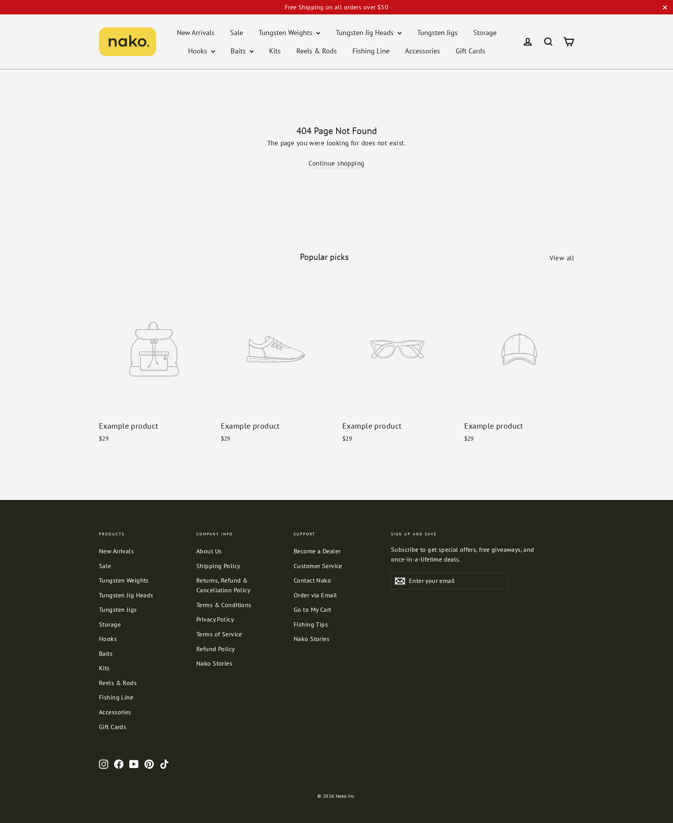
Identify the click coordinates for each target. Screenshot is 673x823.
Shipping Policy (218, 566)
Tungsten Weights (286, 32)
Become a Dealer (317, 551)
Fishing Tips (311, 624)
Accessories (422, 50)
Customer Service (318, 566)
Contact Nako (312, 580)
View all (562, 258)
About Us (209, 551)
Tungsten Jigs (437, 32)
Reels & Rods (316, 50)
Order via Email (315, 595)
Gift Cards (470, 50)
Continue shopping (336, 163)
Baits (239, 50)
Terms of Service (219, 634)
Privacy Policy (215, 619)
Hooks (198, 50)
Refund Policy (215, 649)
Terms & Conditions (224, 605)
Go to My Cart (312, 609)
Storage (485, 32)
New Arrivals (196, 32)
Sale (236, 32)
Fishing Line (370, 50)
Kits (275, 50)
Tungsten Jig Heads (366, 32)
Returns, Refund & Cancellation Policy (223, 585)
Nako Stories (214, 663)
